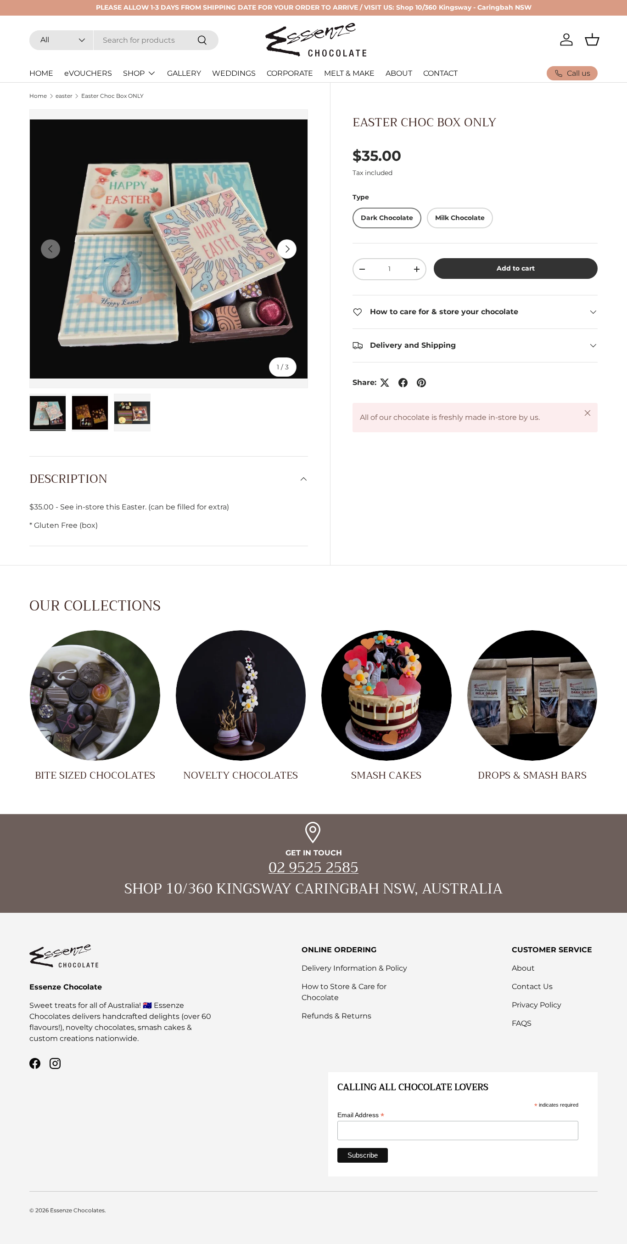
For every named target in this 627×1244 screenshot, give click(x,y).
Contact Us (532, 986)
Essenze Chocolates (77, 1210)
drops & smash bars (532, 775)
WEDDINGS (234, 73)
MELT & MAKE (349, 73)
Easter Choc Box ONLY (112, 96)
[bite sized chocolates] (95, 695)
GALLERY (184, 73)
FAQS (522, 1023)
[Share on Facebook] (403, 382)
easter (64, 96)
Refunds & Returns (336, 1016)
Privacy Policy (536, 1005)
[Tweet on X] (384, 382)
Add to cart (516, 268)
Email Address (360, 1115)
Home (38, 96)
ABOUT (399, 73)
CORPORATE (290, 73)
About (523, 968)
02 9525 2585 (313, 867)
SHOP (134, 73)
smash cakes (386, 775)
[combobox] (123, 40)
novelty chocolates (240, 775)
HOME (41, 73)
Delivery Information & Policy (354, 968)
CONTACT (440, 73)
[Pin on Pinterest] (421, 382)
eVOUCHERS (88, 73)
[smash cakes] (386, 695)
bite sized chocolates (95, 775)
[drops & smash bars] (532, 695)
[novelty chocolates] (241, 695)
